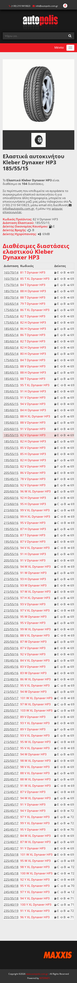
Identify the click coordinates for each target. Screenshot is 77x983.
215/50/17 (11, 742)
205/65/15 (11, 404)
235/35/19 (11, 911)
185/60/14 (11, 341)
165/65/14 (11, 304)
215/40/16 (11, 679)
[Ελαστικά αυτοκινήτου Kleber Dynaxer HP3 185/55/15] (38, 94)
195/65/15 (11, 385)
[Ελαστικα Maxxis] (38, 955)
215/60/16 (11, 504)
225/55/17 (11, 698)
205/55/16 (11, 548)
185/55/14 (11, 354)
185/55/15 (11, 435)
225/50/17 (11, 754)
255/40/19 (11, 904)
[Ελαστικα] (38, 22)
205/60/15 (11, 429)
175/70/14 (11, 285)
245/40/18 (11, 892)
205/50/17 (11, 717)
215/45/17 (11, 786)
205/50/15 (11, 473)
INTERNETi (44, 978)
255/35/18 (11, 898)
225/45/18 (11, 861)
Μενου (59, 47)
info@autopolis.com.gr (47, 5)
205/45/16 (11, 667)
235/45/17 (11, 811)
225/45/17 (11, 798)
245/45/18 (11, 873)
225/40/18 (11, 879)
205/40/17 (11, 836)
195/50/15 (11, 460)
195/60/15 (11, 422)
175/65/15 (11, 360)
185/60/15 (11, 410)
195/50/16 (11, 635)
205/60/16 (11, 485)
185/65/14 (11, 329)
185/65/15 (11, 366)
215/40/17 (11, 842)
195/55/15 (11, 448)
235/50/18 (11, 854)
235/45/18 (11, 867)
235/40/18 (11, 886)
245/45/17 (11, 823)
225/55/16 (11, 617)
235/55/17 (11, 710)
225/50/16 (11, 654)
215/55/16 (11, 579)
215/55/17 (11, 692)
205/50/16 (11, 642)
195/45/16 (11, 660)
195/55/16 (11, 529)
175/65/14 (11, 310)
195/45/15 (11, 479)
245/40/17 (11, 848)
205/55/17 (11, 685)
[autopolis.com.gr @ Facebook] (65, 5)
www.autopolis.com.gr (37, 973)
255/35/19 (11, 917)
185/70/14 (11, 291)
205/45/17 (11, 773)
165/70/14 (11, 272)
